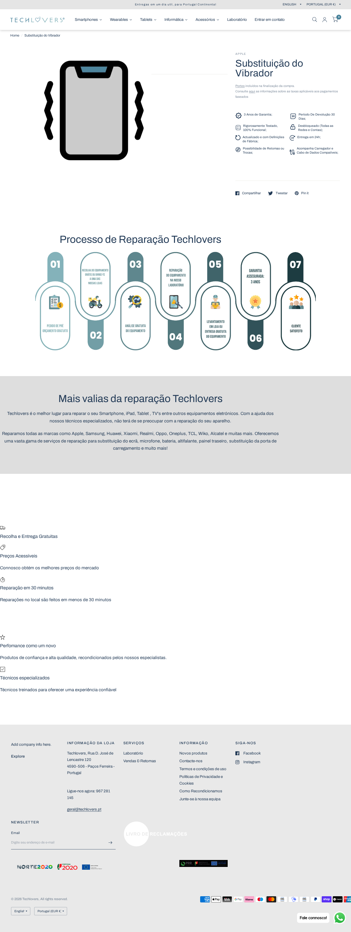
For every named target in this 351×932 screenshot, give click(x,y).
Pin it (305, 193)
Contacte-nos (190, 761)
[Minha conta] (325, 19)
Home (14, 35)
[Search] (315, 19)
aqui (252, 91)
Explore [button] (18, 756)
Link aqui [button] (131, 824)
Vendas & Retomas (139, 761)
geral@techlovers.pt (84, 809)
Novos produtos (193, 753)
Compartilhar (251, 193)
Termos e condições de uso (202, 769)
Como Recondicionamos (200, 791)
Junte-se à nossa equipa (199, 799)
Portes (240, 86)
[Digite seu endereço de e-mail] (110, 842)
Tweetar (281, 193)
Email (15, 833)
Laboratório (133, 753)
